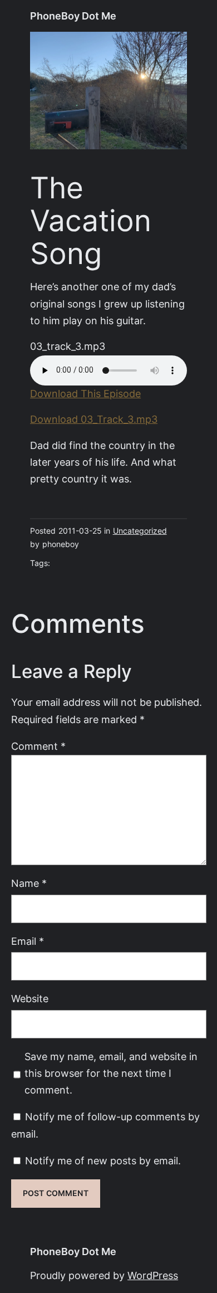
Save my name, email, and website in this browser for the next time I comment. (111, 1073)
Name (29, 883)
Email (27, 941)
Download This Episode (85, 393)
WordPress (152, 1275)
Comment (38, 746)
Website (29, 998)
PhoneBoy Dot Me (73, 16)
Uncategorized (140, 530)
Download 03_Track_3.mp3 (93, 419)
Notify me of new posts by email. (103, 1161)
